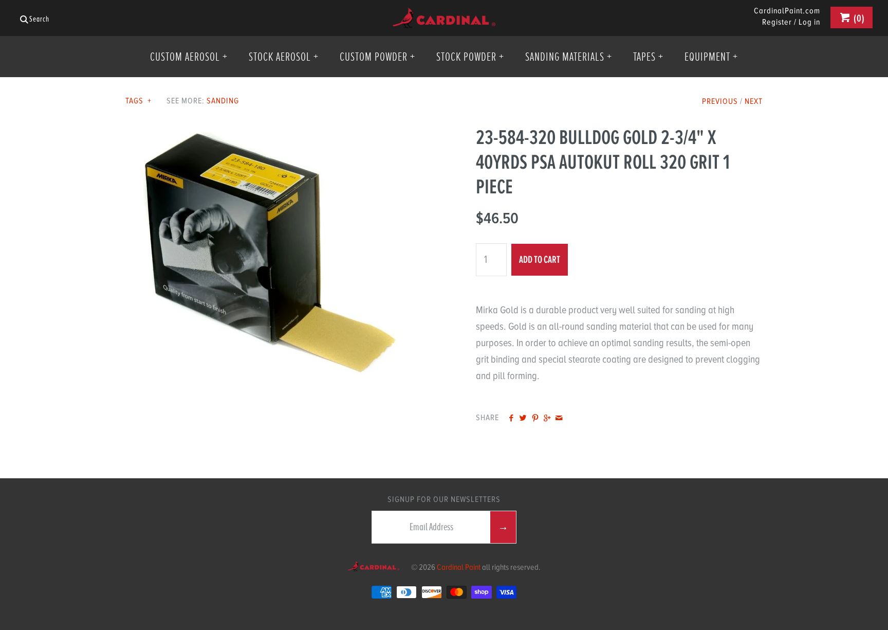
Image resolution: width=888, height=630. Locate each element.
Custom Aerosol (189, 56)
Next (754, 101)
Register (777, 22)
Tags (138, 100)
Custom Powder (377, 56)
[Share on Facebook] (511, 419)
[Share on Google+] (547, 419)
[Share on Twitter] (523, 419)
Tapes (648, 56)
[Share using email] (559, 419)
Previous (720, 101)
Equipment (711, 56)
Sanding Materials (568, 56)
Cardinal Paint (458, 567)
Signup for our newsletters (444, 499)
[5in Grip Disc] (268, 133)
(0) (858, 18)
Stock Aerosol (284, 56)
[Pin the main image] (535, 419)
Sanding (223, 100)
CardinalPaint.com (787, 11)
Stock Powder (470, 56)
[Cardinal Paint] (444, 15)
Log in (809, 22)
